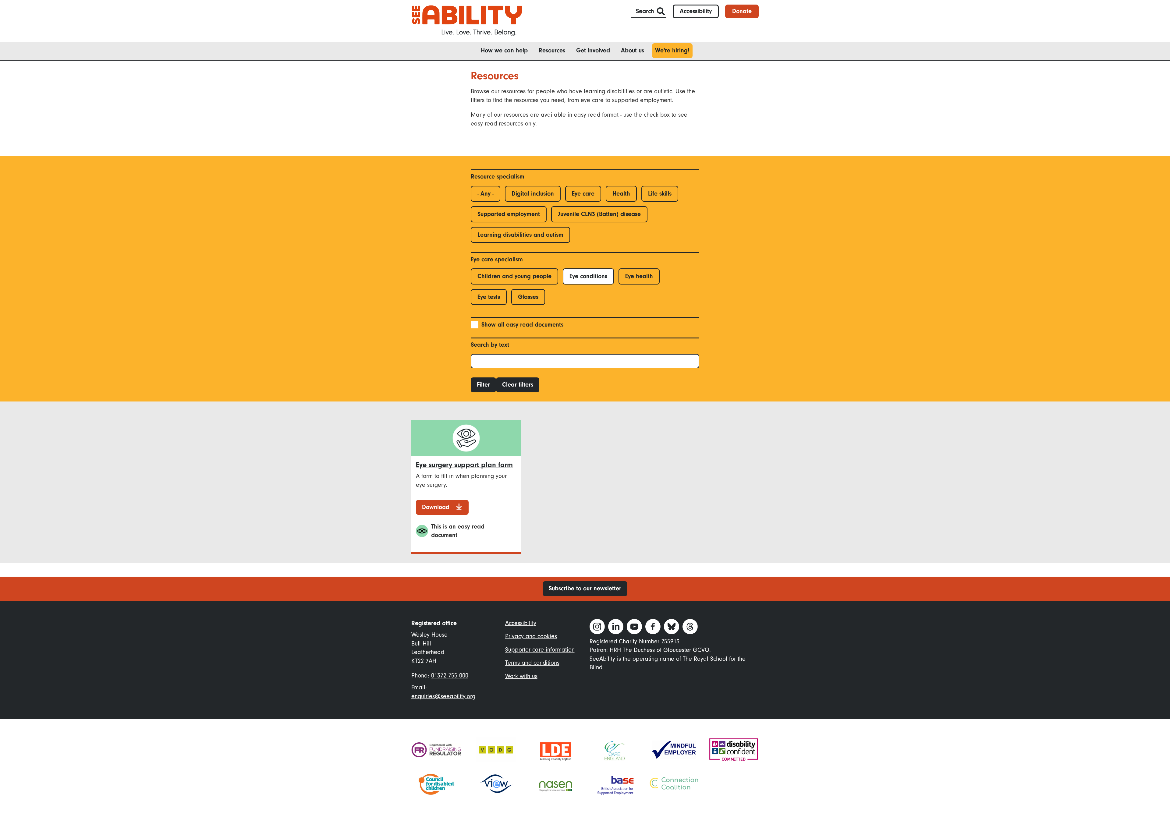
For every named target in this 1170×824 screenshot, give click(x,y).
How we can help (504, 50)
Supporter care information (540, 649)
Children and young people (514, 276)
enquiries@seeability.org (443, 696)
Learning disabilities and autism (520, 234)
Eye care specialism (497, 259)
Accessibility (696, 11)
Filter (483, 384)
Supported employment (508, 213)
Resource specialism (497, 176)
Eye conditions (588, 276)
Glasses (528, 296)
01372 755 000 (449, 675)
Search (645, 11)
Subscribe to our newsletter (585, 588)
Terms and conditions (532, 662)
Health (621, 193)
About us (632, 50)
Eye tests (488, 296)
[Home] (467, 20)
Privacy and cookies (531, 636)
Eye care (583, 193)
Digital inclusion (533, 193)
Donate (742, 11)
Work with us (521, 676)
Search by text (490, 344)
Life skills (660, 193)
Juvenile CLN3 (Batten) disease (599, 213)
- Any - (485, 193)
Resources (552, 50)
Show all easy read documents (522, 324)
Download (435, 507)
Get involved (593, 50)
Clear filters (517, 384)
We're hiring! (672, 50)
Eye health (639, 276)
